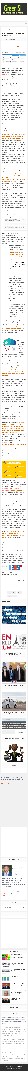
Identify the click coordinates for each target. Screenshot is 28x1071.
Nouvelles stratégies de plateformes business (14, 626)
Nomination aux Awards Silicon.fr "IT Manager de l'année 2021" (18, 962)
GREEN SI (13, 1066)
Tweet (10, 568)
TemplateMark (18, 1068)
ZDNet (5, 892)
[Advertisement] (14, 813)
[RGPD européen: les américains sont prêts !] (14, 727)
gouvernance (12, 39)
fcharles (5, 589)
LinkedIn (5, 896)
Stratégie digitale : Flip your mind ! (9, 574)
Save (21, 565)
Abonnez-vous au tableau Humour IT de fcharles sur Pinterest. (12, 783)
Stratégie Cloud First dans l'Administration (14, 685)
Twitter (5, 894)
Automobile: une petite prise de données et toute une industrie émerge (14, 713)
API (8, 39)
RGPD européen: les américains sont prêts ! (14, 738)
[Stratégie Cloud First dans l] (14, 671)
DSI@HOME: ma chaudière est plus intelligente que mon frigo (18, 955)
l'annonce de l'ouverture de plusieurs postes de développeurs (12, 488)
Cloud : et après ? (15, 976)
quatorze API (20, 346)
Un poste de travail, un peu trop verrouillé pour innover (14, 765)
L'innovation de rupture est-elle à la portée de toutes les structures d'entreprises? (18, 991)
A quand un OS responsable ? (17, 983)
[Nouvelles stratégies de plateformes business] (14, 615)
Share (13, 568)
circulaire (4, 442)
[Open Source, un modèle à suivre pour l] (14, 642)
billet (24, 85)
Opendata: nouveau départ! (19, 583)
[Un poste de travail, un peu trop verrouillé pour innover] (14, 753)
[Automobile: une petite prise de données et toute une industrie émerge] (14, 701)
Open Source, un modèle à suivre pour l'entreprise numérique (14, 654)
